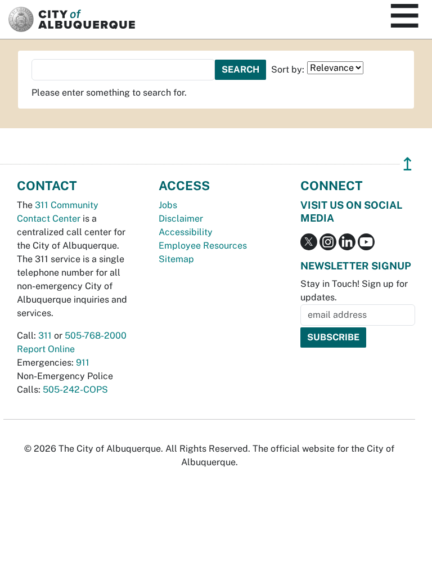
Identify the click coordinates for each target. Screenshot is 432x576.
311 (45, 335)
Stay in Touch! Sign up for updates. (354, 290)
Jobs (168, 205)
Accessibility (186, 232)
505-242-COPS (75, 389)
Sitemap (176, 259)
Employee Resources (203, 245)
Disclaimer (181, 218)
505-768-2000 (96, 335)
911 (82, 362)
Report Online (46, 349)
